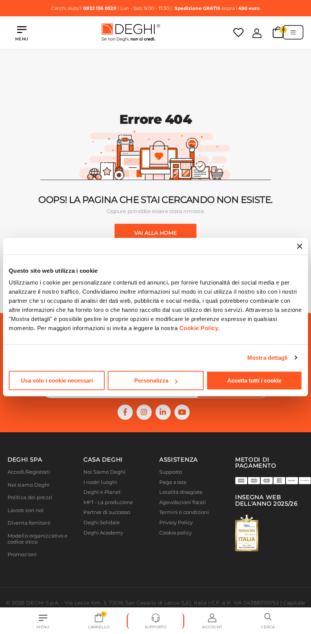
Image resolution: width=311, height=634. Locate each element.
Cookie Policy (198, 328)
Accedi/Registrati (29, 472)
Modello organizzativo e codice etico (38, 539)
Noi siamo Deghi (29, 485)
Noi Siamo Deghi (104, 472)
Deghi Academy (103, 533)
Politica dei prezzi (30, 497)
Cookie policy (175, 533)
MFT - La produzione (108, 502)
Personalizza (151, 380)
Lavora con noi (26, 510)
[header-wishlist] (238, 32)
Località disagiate (181, 492)
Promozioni (22, 554)
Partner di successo (106, 512)
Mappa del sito (177, 542)
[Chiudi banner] (299, 246)
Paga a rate (173, 482)
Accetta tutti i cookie (254, 380)
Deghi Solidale (101, 522)
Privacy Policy (176, 522)
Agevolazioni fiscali (182, 502)
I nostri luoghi (100, 482)
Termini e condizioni (184, 512)
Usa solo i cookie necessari (57, 380)
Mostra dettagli (267, 357)
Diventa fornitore (29, 523)
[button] (268, 621)
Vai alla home (155, 232)
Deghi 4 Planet (102, 492)
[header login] (257, 33)
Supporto (170, 472)
